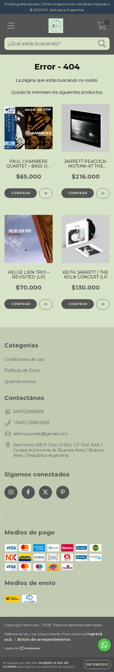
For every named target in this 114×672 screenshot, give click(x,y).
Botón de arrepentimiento (44, 639)
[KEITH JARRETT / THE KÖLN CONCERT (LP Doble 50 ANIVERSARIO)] (103, 304)
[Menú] (11, 25)
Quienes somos (20, 381)
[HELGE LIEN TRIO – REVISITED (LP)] (46, 304)
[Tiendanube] (22, 649)
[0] (102, 27)
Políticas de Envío (22, 370)
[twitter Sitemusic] (45, 492)
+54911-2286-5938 (31, 422)
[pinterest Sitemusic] (62, 492)
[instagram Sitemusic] (11, 492)
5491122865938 (28, 411)
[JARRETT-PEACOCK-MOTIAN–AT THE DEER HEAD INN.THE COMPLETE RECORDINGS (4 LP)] (103, 193)
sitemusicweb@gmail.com (40, 433)
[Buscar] (102, 44)
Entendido (97, 664)
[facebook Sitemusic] (28, 492)
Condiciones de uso (24, 359)
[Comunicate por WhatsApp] (104, 645)
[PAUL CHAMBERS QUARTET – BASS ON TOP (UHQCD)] (46, 193)
